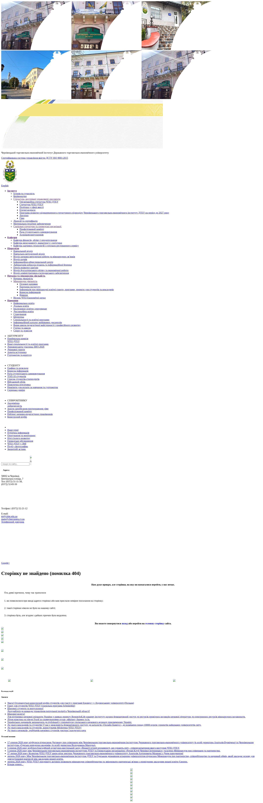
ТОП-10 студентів (16, 376)
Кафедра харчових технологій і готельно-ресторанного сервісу (46, 245)
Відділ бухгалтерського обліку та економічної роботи (40, 270)
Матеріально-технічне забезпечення (32, 223)
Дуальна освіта (21, 306)
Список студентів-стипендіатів (23, 379)
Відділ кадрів (20, 259)
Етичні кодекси (27, 210)
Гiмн (21, 218)
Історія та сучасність (24, 193)
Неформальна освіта (23, 303)
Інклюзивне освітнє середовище (30, 308)
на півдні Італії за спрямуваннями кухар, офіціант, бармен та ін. (48, 719)
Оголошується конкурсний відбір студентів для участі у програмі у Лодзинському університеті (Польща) (70, 703)
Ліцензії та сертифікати (25, 221)
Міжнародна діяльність (25, 281)
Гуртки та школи (22, 328)
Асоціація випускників (31, 234)
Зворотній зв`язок (16, 449)
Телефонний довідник (12, 522)
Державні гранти (16, 349)
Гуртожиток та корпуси (19, 355)
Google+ (5, 563)
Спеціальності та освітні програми (31, 319)
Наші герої (12, 430)
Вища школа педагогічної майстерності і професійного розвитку (47, 325)
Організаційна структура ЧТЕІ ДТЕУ (38, 201)
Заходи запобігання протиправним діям (27, 408)
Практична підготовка (19, 384)
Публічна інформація (18, 432)
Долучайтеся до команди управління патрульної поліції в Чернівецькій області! (48, 710)
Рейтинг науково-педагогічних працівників (30, 414)
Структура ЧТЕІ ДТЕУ (31, 204)
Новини (23, 295)
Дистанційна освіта (23, 311)
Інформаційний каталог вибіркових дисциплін (37, 322)
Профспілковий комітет (31, 229)
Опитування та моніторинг (21, 435)
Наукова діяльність (23, 278)
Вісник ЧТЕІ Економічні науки (29, 297)
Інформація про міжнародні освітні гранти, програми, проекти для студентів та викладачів (66, 289)
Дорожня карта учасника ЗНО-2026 (25, 347)
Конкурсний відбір (17, 417)
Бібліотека (18, 317)
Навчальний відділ (23, 251)
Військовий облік (16, 382)
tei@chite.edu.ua (9, 516)
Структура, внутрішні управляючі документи (36, 199)
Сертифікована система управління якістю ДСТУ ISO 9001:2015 (34, 158)
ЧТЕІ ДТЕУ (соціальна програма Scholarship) (41, 705)
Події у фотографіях (17, 446)
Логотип (23, 215)
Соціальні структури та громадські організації (37, 226)
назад (125, 623)
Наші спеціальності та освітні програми (28, 344)
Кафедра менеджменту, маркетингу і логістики (37, 243)
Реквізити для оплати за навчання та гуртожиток (32, 387)
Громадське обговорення (20, 441)
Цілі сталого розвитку (18, 438)
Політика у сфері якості (31, 207)
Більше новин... (15, 764)
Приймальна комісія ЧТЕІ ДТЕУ (17, 340)
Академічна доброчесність (14, 404)
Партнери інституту (29, 286)
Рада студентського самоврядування (38, 232)
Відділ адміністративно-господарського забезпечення (41, 273)
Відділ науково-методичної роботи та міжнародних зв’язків (44, 256)
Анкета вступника (16, 352)
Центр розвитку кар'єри (25, 267)
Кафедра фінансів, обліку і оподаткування (35, 240)
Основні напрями (28, 284)
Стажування (19, 314)
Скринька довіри (16, 390)
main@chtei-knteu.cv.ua (13, 519)
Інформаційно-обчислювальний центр (33, 262)
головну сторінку (154, 623)
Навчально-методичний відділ (29, 254)
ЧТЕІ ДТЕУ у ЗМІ (16, 443)
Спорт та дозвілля (22, 330)
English (5, 185)
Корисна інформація (29, 292)
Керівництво (20, 196)
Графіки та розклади (17, 368)
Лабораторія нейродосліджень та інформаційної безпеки (42, 265)
